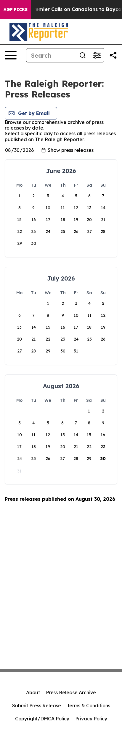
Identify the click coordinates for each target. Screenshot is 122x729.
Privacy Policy (91, 719)
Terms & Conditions (88, 705)
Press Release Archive (71, 692)
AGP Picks (16, 9)
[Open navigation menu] (11, 55)
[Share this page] (113, 55)
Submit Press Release (36, 705)
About (33, 692)
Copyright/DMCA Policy (42, 719)
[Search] (83, 55)
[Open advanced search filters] (97, 55)
